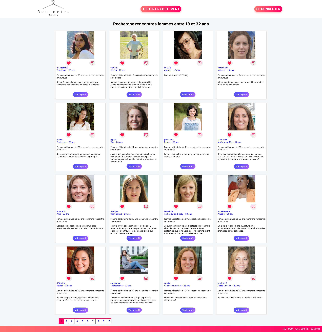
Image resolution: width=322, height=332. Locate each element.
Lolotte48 (222, 139)
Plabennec (62, 70)
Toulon (60, 285)
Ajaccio (167, 70)
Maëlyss (114, 211)
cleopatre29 (62, 67)
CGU (290, 329)
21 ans (176, 142)
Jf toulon (61, 283)
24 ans (230, 70)
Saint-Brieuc (116, 214)
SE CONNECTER (268, 9)
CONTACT (315, 329)
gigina (113, 139)
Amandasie (223, 67)
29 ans (128, 285)
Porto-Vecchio (224, 285)
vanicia (113, 67)
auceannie (115, 283)
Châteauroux (116, 285)
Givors (113, 70)
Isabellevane (224, 211)
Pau (112, 142)
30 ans (188, 214)
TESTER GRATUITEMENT (161, 9)
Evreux (167, 142)
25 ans (72, 70)
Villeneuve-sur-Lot (173, 285)
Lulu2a (167, 67)
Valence (221, 70)
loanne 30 (61, 211)
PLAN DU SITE (302, 329)
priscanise (169, 139)
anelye (60, 139)
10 (109, 321)
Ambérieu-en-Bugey (173, 214)
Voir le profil (80, 94)
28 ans (68, 285)
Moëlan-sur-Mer (225, 142)
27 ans (122, 70)
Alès (59, 214)
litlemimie (168, 211)
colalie (167, 283)
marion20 (222, 283)
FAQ (284, 329)
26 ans (72, 142)
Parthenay (61, 142)
